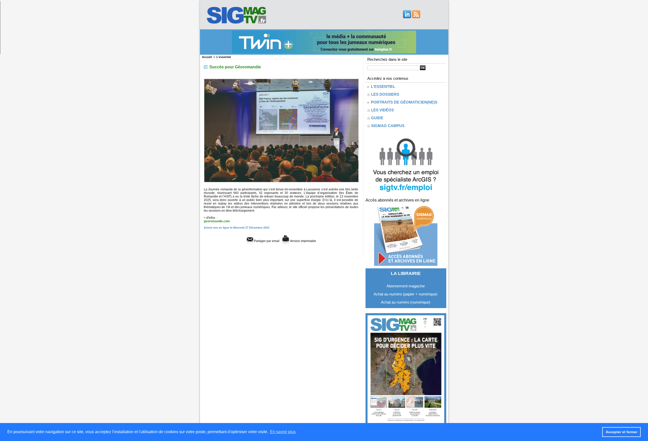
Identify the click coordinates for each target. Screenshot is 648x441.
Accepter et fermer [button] (621, 432)
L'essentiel (223, 56)
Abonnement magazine (406, 286)
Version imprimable (302, 241)
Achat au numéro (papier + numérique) (405, 294)
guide (377, 118)
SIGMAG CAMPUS (387, 126)
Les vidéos (382, 110)
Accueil (207, 56)
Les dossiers (385, 94)
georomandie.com (217, 221)
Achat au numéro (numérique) (405, 302)
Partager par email (266, 241)
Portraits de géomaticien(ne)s (403, 102)
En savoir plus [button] (283, 432)
